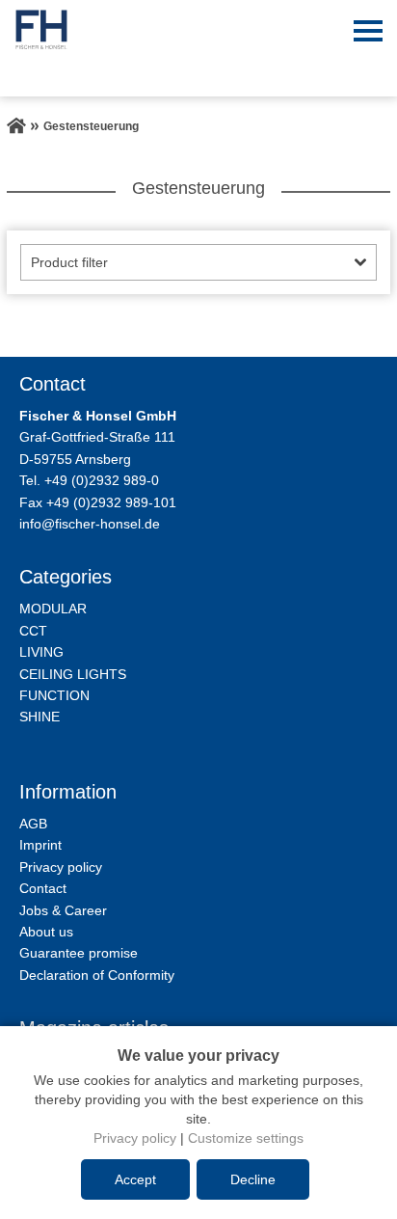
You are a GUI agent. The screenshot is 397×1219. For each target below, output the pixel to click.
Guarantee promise (78, 953)
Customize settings (246, 1138)
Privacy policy (60, 867)
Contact (42, 888)
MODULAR (53, 608)
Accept (135, 1179)
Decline (253, 1179)
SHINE (39, 716)
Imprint (40, 845)
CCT (33, 630)
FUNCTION (54, 695)
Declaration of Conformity (96, 975)
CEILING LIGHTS (72, 674)
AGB (33, 823)
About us (46, 931)
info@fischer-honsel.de (89, 523)
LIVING (41, 652)
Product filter (69, 262)
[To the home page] (16, 126)
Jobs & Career (63, 910)
